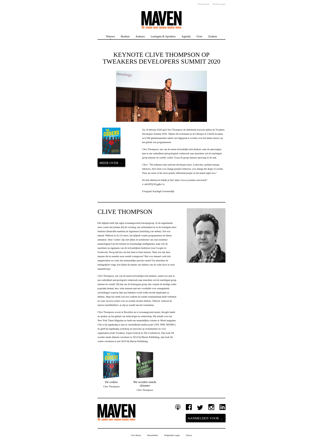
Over (199, 36)
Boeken (125, 36)
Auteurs (140, 36)
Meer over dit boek (112, 163)
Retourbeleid (152, 435)
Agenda (186, 36)
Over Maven (136, 435)
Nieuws (110, 36)
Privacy (189, 435)
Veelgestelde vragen (172, 435)
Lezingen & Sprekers (163, 36)
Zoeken (212, 36)
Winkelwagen (218, 4)
